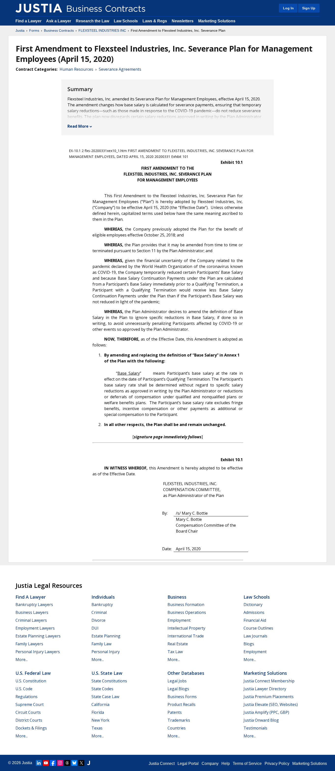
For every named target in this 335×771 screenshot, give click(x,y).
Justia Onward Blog (261, 720)
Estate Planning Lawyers (38, 636)
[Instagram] (60, 763)
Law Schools (126, 21)
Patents (175, 712)
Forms (34, 30)
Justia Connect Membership (269, 681)
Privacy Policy (277, 763)
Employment (179, 620)
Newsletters (182, 21)
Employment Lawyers (35, 628)
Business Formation (186, 604)
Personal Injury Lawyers (37, 651)
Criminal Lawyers (31, 620)
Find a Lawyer (28, 21)
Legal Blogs (178, 688)
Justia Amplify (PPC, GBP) (266, 712)
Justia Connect (162, 763)
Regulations (26, 696)
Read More (78, 126)
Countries (177, 728)
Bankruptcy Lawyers (34, 604)
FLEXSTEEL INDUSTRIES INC (102, 30)
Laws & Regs (154, 21)
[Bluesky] (74, 763)
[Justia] (38, 8)
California (100, 704)
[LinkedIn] (39, 763)
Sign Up (308, 8)
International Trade (186, 636)
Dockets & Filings (31, 728)
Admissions (254, 612)
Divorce (98, 620)
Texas (97, 728)
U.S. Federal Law (33, 673)
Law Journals (255, 636)
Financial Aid (255, 620)
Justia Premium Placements (269, 696)
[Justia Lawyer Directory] (88, 763)
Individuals (103, 597)
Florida (97, 712)
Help (225, 763)
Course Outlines (258, 628)
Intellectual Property (186, 628)
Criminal (99, 612)
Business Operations (187, 612)
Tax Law (175, 651)
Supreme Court (29, 704)
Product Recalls (181, 704)
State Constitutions (109, 681)
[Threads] (67, 763)
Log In (288, 8)
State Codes (102, 688)
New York (100, 720)
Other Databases (186, 673)
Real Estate (178, 644)
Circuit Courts (28, 712)
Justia (20, 30)
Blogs (249, 644)
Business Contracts (59, 30)
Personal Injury (105, 651)
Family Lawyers (29, 644)
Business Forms (182, 696)
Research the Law (92, 21)
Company (210, 763)
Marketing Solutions (216, 21)
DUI (95, 628)
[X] (81, 763)
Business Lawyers (31, 612)
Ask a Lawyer (59, 21)
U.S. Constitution (30, 681)
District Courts (28, 720)
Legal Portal (188, 763)
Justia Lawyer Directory (265, 688)
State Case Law (105, 696)
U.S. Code (23, 688)
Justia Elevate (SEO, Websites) (271, 704)
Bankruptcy (102, 604)
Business (177, 597)
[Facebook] (53, 763)
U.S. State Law (106, 673)
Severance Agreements (120, 69)
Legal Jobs (177, 681)
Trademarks (179, 720)
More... (21, 659)
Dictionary (253, 604)
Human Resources (76, 69)
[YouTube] (46, 763)
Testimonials (255, 728)
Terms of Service (247, 763)
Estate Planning (105, 636)
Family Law (101, 644)
